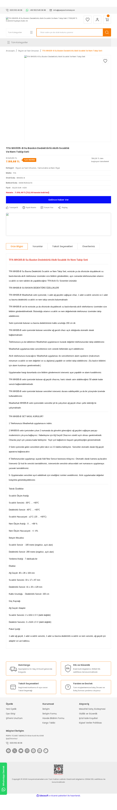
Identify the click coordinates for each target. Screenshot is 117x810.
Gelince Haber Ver (58, 199)
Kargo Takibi (49, 722)
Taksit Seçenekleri (62, 246)
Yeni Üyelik (11, 709)
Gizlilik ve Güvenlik (88, 713)
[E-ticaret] (58, 795)
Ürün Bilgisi (17, 246)
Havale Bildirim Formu (53, 718)
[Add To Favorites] (105, 61)
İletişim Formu (50, 713)
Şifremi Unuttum (14, 718)
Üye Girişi (10, 713)
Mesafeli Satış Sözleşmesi (92, 709)
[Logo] (42, 19)
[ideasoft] (42, 795)
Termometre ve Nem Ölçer (48, 168)
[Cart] (107, 20)
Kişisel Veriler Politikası (90, 722)
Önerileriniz (88, 246)
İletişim (46, 709)
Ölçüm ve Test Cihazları (25, 168)
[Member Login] (97, 20)
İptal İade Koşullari (88, 718)
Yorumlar (37, 246)
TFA (14, 173)
